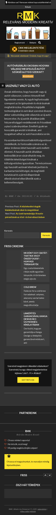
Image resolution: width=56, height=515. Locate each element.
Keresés (8, 230)
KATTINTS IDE (28, 380)
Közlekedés (28, 76)
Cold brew (30, 287)
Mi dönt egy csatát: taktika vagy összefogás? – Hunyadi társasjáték (35, 259)
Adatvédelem (42, 509)
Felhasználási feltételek (28, 511)
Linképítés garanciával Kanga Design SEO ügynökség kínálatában (35, 319)
